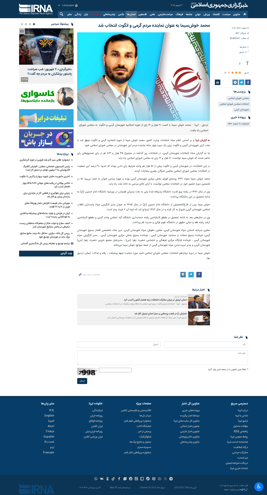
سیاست (226, 14)
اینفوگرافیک (145, 437)
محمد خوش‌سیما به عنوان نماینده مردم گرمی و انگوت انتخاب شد (154, 25)
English (49, 416)
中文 (51, 410)
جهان (198, 14)
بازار (86, 14)
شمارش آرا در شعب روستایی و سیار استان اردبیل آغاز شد (160, 314)
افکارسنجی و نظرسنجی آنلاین (136, 410)
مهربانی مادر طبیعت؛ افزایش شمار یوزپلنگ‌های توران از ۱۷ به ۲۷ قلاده (47, 205)
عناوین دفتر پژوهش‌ (189, 437)
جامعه (189, 14)
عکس (121, 14)
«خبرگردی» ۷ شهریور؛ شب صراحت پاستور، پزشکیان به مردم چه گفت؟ (49, 72)
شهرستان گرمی (241, 110)
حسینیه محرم (144, 447)
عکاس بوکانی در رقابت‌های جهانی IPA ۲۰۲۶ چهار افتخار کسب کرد (46, 185)
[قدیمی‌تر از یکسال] (199, 301)
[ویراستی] (124, 479)
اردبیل (241, 52)
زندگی (78, 14)
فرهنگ (179, 14)
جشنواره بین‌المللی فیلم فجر (137, 421)
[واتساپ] (96, 479)
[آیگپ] (142, 479)
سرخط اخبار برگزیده (189, 416)
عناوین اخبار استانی (189, 426)
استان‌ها (131, 14)
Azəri (51, 426)
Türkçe (49, 431)
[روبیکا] (159, 479)
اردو (52, 447)
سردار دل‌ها (145, 416)
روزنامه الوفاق (96, 421)
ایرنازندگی (97, 410)
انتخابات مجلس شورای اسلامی (234, 104)
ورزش (206, 14)
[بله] (147, 479)
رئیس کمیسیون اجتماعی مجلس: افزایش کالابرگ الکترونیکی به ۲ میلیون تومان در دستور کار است (46, 168)
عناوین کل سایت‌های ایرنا (186, 421)
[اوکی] (107, 479)
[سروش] (130, 479)
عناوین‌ (236, 14)
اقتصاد (216, 14)
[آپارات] (153, 479)
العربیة (51, 421)
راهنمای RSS (241, 431)
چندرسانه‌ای (109, 14)
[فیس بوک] (119, 479)
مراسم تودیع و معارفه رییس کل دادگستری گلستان (45, 244)
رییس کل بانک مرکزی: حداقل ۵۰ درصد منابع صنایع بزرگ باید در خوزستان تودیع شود (45, 235)
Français (48, 452)
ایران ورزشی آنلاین (93, 437)
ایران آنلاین (97, 426)
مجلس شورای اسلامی (238, 98)
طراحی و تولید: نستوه (232, 489)
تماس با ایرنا (241, 416)
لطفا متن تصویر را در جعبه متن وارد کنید (228, 369)
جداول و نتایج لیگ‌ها (140, 442)
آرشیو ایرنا (243, 421)
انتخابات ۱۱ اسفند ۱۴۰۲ (238, 124)
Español (49, 437)
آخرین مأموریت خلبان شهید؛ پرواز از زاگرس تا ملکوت (45, 177)
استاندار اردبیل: (180, 296)
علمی (152, 14)
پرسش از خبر (144, 431)
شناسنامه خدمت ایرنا (237, 442)
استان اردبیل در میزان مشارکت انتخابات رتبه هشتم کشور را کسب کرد (155, 300)
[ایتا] (136, 479)
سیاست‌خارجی (165, 14)
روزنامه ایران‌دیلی (94, 431)
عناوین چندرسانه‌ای (189, 442)
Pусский (49, 442)
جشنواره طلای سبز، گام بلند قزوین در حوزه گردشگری (45, 160)
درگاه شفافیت (241, 447)
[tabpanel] (46, 56)
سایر (69, 14)
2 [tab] (30, 24)
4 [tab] (22, 24)
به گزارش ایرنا (202, 140)
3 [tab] (26, 24)
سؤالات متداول (240, 426)
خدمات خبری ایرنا (239, 468)
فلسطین (142, 14)
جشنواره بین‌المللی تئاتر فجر (137, 452)
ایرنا (219, 5)
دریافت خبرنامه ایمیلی (236, 463)
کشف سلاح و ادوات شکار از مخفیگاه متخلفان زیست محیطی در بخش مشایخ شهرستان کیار (44, 225)
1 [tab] (34, 24)
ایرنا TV (94, 14)
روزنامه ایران (96, 416)
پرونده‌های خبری (190, 410)
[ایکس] (165, 479)
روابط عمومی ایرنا (239, 437)
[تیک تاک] (113, 479)
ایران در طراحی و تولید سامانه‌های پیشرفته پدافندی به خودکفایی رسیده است (45, 215)
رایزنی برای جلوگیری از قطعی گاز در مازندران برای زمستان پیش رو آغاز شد (46, 195)
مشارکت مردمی (240, 452)
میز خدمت (242, 458)
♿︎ (259, 486)
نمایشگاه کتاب (144, 426)
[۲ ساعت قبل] (46, 46)
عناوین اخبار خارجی (189, 431)
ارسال (82, 381)
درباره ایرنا (243, 410)
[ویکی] (101, 479)
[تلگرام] (171, 479)
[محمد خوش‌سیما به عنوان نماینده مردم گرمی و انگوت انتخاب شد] (143, 76)
